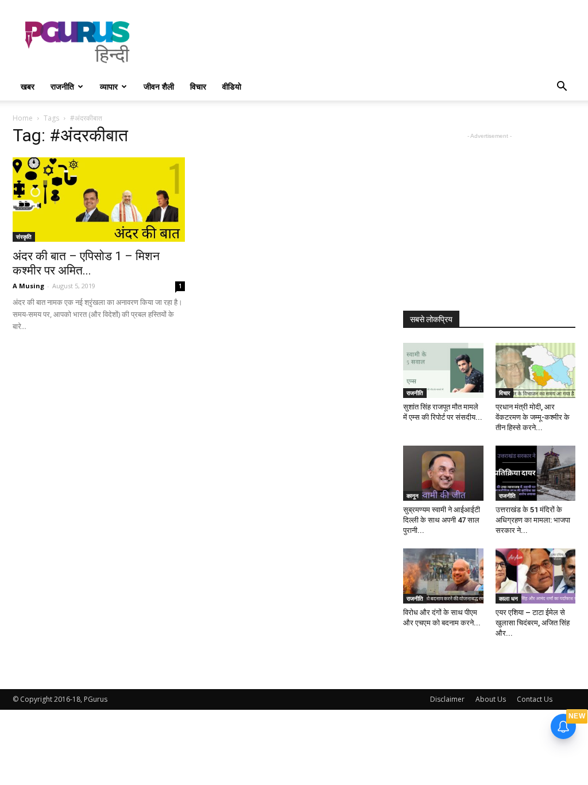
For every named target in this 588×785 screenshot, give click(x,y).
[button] (561, 87)
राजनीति (62, 86)
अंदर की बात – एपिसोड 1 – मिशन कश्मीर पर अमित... (86, 263)
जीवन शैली (159, 86)
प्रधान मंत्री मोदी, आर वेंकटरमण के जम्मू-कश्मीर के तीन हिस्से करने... (533, 417)
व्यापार (109, 86)
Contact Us (534, 699)
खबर (27, 86)
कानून (413, 496)
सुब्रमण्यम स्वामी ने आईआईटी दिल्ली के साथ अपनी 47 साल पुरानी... (441, 520)
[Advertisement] (366, 42)
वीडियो (231, 86)
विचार (198, 86)
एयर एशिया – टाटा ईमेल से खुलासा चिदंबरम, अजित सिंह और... (533, 622)
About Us (490, 699)
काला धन (508, 598)
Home (23, 118)
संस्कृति (24, 237)
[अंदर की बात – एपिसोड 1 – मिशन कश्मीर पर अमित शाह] (99, 199)
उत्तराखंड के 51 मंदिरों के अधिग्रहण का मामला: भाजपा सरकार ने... (533, 520)
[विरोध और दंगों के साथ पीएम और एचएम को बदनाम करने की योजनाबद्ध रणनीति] (443, 576)
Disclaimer (447, 699)
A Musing (28, 285)
